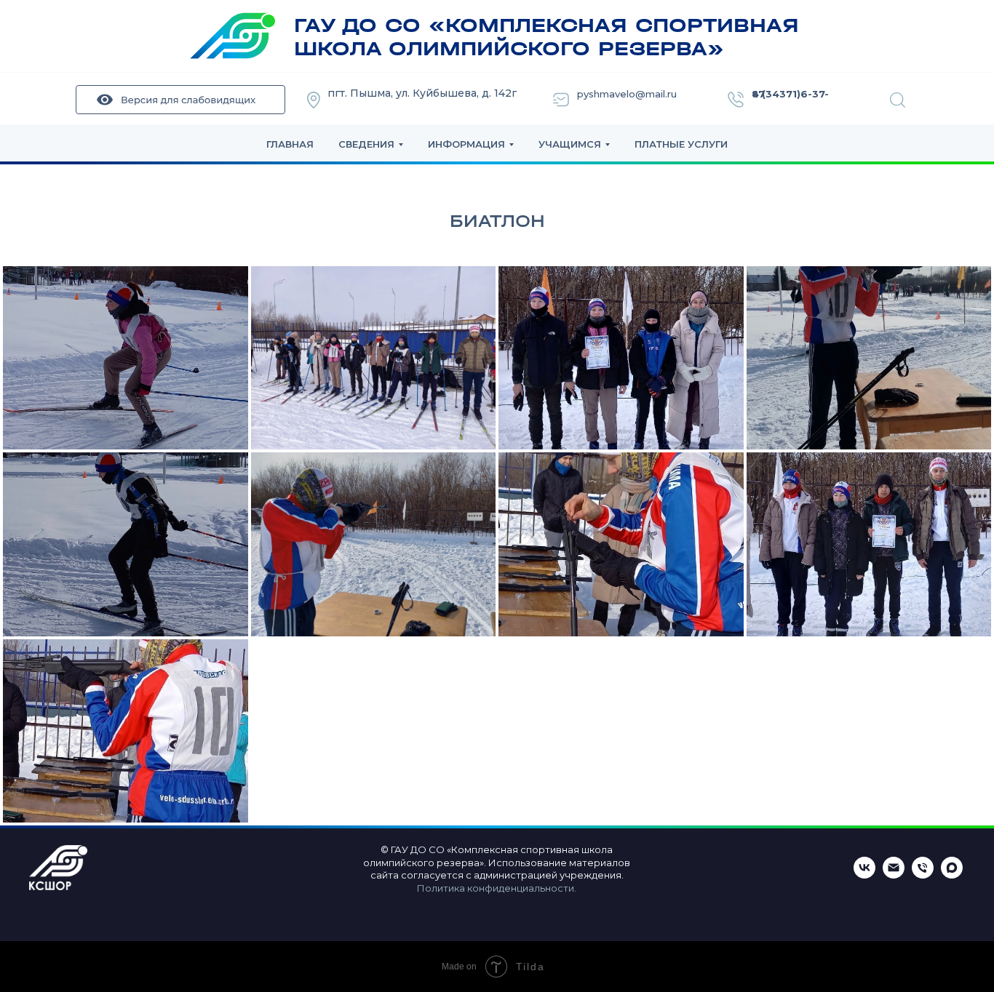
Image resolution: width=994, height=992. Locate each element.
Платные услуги (681, 144)
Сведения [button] (366, 144)
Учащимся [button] (569, 144)
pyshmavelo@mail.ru (627, 94)
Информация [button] (466, 144)
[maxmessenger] (952, 874)
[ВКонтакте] (864, 874)
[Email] (893, 874)
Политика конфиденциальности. (496, 888)
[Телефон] (923, 874)
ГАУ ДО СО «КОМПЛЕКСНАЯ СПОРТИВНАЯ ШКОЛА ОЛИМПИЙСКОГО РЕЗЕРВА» (546, 37)
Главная (290, 144)
